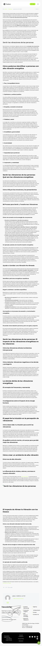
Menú (37, 4)
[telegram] (37, 638)
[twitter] (32, 636)
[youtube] (37, 636)
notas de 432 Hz (24, 476)
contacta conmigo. (7, 583)
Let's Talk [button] (33, 4)
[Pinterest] (6, 587)
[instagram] (35, 636)
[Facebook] (3, 587)
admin (5, 9)
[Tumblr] (8, 587)
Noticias (10, 9)
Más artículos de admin (19, 598)
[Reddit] (11, 587)
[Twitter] (5, 587)
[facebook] (30, 636)
